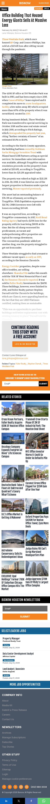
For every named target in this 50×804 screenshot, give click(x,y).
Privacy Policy (9, 760)
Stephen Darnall (34, 364)
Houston (38, 8)
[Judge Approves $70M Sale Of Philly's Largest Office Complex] (37, 576)
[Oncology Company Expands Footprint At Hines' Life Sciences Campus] (13, 448)
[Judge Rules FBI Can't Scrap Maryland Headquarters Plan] (37, 545)
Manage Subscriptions (14, 737)
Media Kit (7, 705)
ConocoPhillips (16, 100)
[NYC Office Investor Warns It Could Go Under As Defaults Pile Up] (37, 448)
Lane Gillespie (17, 355)
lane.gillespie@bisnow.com (15, 358)
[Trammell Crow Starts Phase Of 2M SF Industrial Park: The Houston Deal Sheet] (37, 416)
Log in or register (25, 344)
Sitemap (6, 769)
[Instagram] (21, 787)
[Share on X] (19, 801)
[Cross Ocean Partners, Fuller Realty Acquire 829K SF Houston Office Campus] (13, 416)
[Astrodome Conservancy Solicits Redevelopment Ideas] (13, 545)
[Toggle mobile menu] (3, 3)
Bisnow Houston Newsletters (21, 600)
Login (5, 774)
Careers (6, 714)
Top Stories (8, 746)
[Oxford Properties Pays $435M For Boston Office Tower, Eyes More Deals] (37, 514)
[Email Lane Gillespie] (30, 33)
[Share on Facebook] (31, 801)
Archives (6, 732)
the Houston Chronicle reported (21, 279)
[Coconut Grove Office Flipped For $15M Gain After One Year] (37, 481)
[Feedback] (27, 787)
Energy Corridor (10, 266)
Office (46, 8)
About (5, 700)
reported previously (27, 188)
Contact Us (8, 719)
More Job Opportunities (25, 684)
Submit (43, 383)
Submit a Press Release (14, 710)
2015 (28, 113)
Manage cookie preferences (17, 778)
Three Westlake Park (13, 39)
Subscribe (44, 3)
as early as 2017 (33, 257)
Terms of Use (9, 764)
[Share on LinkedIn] (6, 801)
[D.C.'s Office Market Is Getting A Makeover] (13, 514)
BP (11, 42)
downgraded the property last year (27, 133)
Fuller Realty (16, 283)
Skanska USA (20, 273)
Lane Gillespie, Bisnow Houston (15, 33)
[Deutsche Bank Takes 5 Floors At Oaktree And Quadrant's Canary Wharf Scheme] (13, 481)
